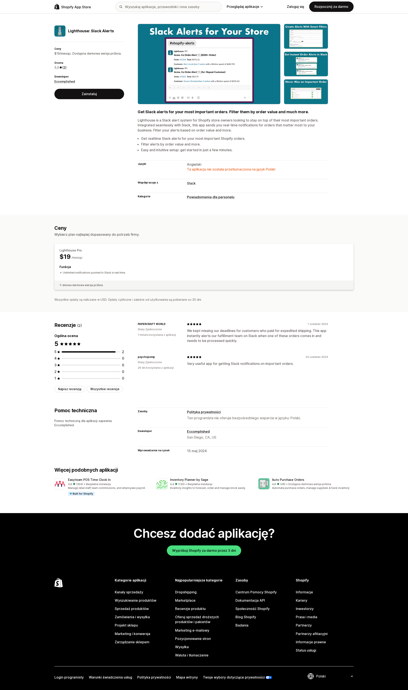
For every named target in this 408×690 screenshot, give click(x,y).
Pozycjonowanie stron (193, 638)
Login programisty (69, 677)
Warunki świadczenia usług (110, 677)
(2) (64, 67)
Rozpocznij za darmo (331, 6)
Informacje (304, 592)
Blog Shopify (245, 617)
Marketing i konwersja (132, 634)
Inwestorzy (305, 609)
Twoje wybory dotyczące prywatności (234, 677)
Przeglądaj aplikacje (243, 6)
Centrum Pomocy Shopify (256, 592)
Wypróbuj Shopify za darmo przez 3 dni (204, 550)
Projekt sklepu (126, 625)
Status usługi (306, 650)
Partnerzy (304, 625)
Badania (241, 625)
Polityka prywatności (204, 412)
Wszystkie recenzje (104, 389)
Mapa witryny (187, 677)
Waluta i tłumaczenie (191, 655)
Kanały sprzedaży (129, 592)
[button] (102, 487)
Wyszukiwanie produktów (135, 600)
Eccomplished (64, 81)
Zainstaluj (89, 94)
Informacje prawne (311, 642)
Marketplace (185, 600)
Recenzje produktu (190, 609)
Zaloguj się (295, 6)
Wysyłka (182, 647)
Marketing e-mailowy (192, 630)
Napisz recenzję (69, 389)
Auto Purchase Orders (288, 479)
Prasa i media (306, 617)
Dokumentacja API (250, 600)
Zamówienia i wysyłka (132, 617)
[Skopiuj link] (168, 324)
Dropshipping (186, 592)
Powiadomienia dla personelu (210, 197)
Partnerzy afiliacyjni (312, 634)
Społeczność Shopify (252, 609)
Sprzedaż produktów (132, 609)
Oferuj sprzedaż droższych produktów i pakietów (197, 619)
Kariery (301, 600)
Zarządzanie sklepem (132, 642)
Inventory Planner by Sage (189, 479)
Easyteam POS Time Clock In (89, 479)
